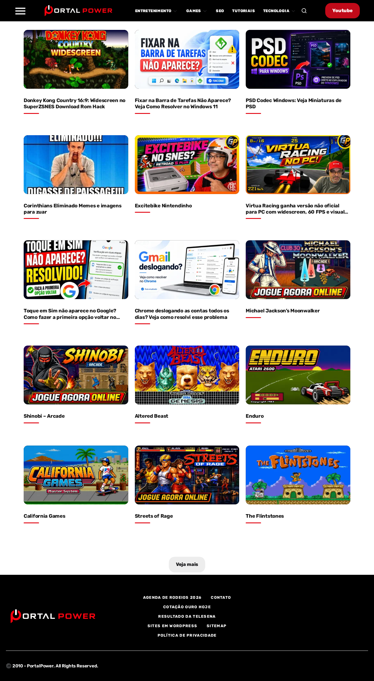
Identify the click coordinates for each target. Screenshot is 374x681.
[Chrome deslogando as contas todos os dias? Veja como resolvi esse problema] (187, 269)
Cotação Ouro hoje (187, 607)
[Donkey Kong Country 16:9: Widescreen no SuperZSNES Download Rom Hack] (76, 59)
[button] (20, 10)
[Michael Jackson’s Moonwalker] (298, 269)
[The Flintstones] (298, 475)
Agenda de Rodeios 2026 (172, 597)
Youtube (342, 10)
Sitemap (216, 626)
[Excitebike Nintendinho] (187, 164)
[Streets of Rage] (187, 475)
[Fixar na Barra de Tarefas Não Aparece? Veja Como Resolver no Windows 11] (187, 59)
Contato (221, 597)
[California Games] (76, 475)
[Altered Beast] (187, 375)
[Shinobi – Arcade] (76, 375)
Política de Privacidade (187, 635)
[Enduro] (298, 375)
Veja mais (187, 564)
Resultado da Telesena (187, 616)
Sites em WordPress (172, 626)
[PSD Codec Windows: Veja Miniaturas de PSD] (298, 59)
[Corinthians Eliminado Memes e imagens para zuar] (76, 164)
